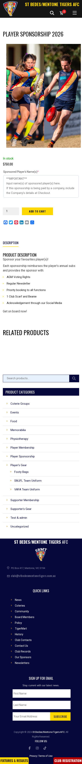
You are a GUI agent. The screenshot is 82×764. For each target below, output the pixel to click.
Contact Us (21, 645)
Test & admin (18, 517)
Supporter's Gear (20, 509)
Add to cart (37, 211)
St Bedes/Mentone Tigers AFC (52, 4)
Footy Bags (21, 472)
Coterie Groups (20, 403)
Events (14, 412)
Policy (18, 622)
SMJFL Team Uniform (28, 480)
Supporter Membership (24, 500)
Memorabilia (18, 430)
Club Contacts (23, 640)
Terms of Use (45, 755)
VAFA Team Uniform (27, 489)
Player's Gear (18, 465)
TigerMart (21, 628)
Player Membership (22, 447)
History (19, 634)
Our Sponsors (23, 657)
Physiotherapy (19, 439)
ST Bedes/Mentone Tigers (41, 542)
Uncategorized (19, 526)
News (18, 599)
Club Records (23, 651)
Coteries (20, 605)
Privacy (33, 755)
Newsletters (22, 662)
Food (13, 421)
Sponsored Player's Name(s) (27, 171)
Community (22, 611)
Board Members (24, 617)
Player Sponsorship (22, 456)
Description (10, 243)
